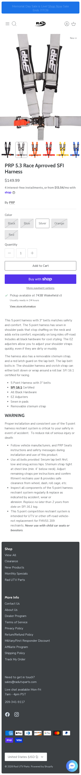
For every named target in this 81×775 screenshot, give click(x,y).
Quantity (11, 245)
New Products (14, 567)
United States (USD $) (23, 757)
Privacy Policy (14, 628)
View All (10, 555)
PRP (12, 203)
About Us (11, 610)
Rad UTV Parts (15, 580)
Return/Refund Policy (19, 635)
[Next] (74, 8)
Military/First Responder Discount (27, 641)
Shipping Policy (15, 653)
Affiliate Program (16, 647)
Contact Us (12, 604)
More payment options (40, 288)
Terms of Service (16, 622)
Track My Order (15, 659)
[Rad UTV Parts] (40, 23)
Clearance (11, 561)
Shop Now (55, 6)
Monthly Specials (16, 574)
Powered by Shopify (42, 766)
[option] (40, 87)
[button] (72, 766)
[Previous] (7, 8)
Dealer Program (15, 616)
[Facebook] (7, 714)
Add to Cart (40, 266)
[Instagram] (16, 714)
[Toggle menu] (7, 23)
